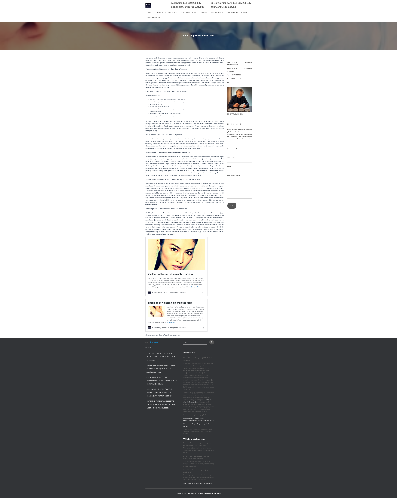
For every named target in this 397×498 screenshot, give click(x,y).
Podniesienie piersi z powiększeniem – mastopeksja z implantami (238, 247)
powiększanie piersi (234, 236)
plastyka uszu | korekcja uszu (238, 232)
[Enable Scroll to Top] (393, 493)
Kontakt (185, 426)
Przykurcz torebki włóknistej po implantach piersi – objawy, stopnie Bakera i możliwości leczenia (160, 404)
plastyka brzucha (233, 259)
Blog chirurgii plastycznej (205, 424)
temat (229, 166)
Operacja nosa (188, 418)
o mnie (149, 12)
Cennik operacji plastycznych (236, 12)
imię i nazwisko (232, 149)
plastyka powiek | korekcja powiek (239, 216)
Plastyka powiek (199, 418)
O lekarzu (186, 424)
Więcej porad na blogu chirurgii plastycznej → (198, 483)
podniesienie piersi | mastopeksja (239, 240)
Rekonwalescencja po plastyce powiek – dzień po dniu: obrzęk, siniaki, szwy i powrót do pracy (159, 392)
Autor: (151, 342)
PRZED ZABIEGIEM (217, 12)
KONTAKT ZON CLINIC (153, 18)
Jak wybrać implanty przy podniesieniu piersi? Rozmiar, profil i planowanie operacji (161, 380)
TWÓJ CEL (204, 12)
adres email (231, 158)
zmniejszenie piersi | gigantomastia (239, 255)
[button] (152, 12)
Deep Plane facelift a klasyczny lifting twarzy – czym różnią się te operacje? (160, 356)
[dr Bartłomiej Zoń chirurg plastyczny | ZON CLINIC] (148, 5)
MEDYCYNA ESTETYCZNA (189, 12)
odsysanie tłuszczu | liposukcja (238, 263)
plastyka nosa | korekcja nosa (238, 221)
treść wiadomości (233, 175)
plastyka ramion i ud (235, 267)
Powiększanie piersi (189, 420)
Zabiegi (193, 424)
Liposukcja (200, 420)
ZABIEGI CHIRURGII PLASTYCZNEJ (166, 12)
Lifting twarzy (209, 420)
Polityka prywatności (189, 352)
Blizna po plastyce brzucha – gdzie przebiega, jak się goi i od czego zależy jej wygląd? (160, 368)
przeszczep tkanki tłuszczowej (238, 271)
